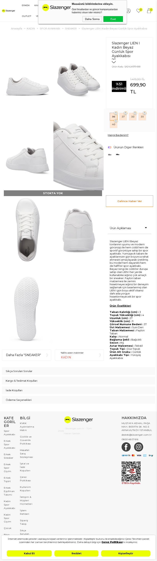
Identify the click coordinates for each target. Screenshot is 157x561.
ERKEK (26, 5)
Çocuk (7, 528)
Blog (6, 534)
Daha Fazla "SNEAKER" (23, 355)
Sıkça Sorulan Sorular (24, 534)
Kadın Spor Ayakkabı (9, 505)
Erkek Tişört (7, 479)
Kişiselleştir (125, 553)
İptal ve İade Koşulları (25, 467)
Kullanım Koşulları (25, 489)
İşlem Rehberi (24, 512)
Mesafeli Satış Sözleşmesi (26, 453)
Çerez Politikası (25, 479)
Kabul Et (29, 553)
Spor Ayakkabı (9, 432)
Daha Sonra (92, 19)
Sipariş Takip (24, 522)
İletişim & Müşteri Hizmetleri (26, 500)
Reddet (76, 553)
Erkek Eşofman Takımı (9, 491)
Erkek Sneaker (8, 456)
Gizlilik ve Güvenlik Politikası (26, 440)
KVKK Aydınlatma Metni (26, 427)
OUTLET (26, 16)
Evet (113, 19)
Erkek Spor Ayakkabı (9, 444)
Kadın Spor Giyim (7, 518)
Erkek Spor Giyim (7, 468)
